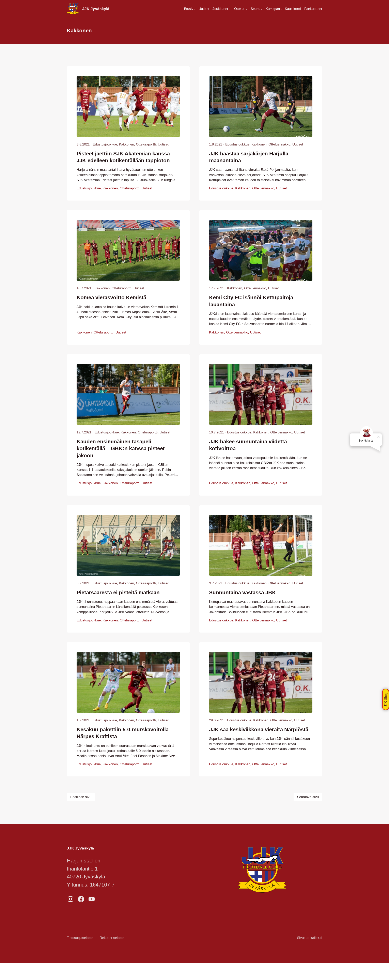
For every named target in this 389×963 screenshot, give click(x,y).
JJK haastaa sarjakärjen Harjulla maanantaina (248, 157)
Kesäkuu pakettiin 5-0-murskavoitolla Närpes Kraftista (123, 732)
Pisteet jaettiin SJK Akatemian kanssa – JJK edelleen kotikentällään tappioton (125, 157)
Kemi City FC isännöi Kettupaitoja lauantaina (251, 300)
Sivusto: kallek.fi (309, 938)
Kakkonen (126, 144)
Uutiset (163, 144)
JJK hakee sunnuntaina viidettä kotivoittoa (248, 444)
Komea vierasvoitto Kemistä (111, 297)
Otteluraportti (146, 144)
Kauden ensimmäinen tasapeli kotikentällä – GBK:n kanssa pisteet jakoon (121, 448)
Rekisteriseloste (112, 938)
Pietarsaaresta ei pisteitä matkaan (118, 592)
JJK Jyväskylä (95, 9)
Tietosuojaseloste (80, 938)
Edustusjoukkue (105, 144)
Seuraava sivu (308, 797)
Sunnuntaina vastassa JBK (242, 592)
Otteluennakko (279, 144)
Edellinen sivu (80, 797)
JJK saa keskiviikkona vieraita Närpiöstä (258, 729)
